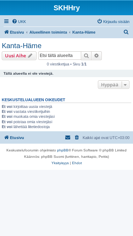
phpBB (62, 150)
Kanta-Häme (21, 46)
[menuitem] (19, 21)
